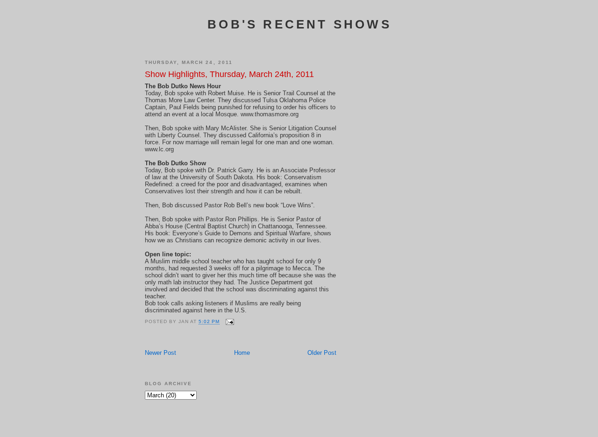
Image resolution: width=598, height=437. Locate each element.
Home (242, 352)
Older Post (321, 352)
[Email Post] (229, 321)
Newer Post (160, 352)
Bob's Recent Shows (299, 24)
